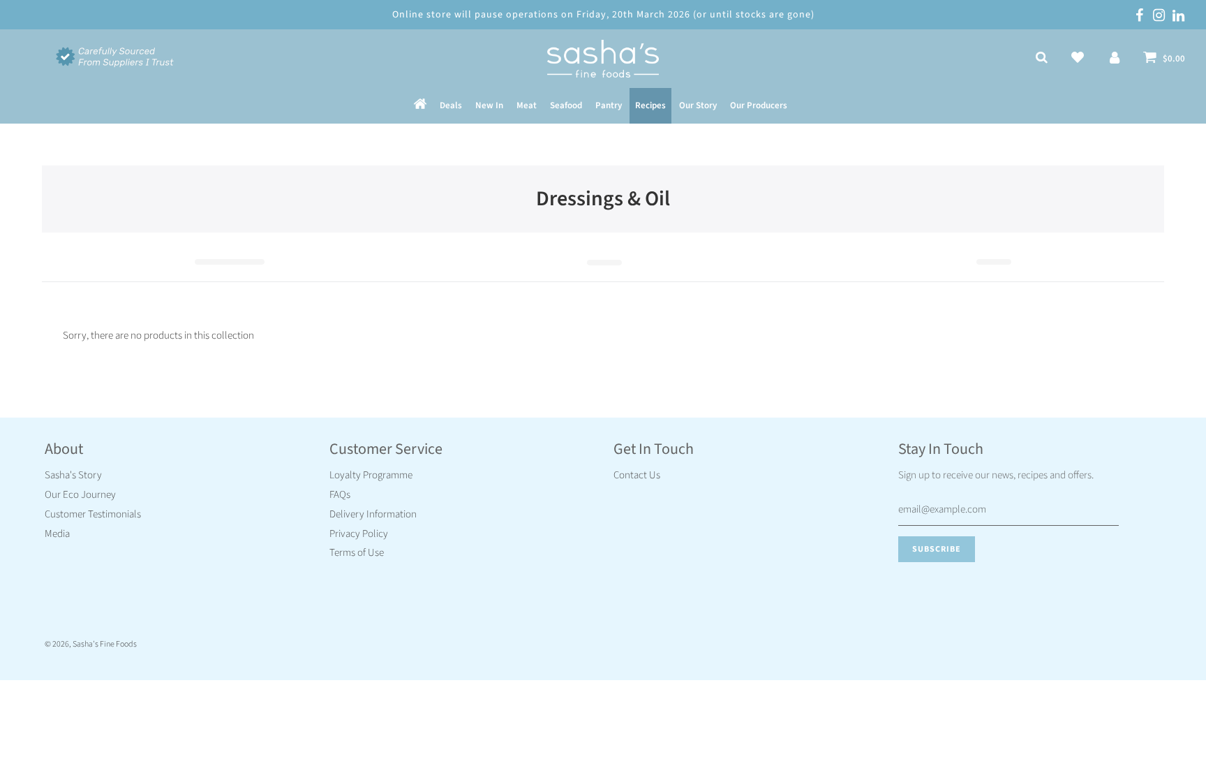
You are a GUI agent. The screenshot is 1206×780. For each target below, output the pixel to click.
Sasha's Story (73, 475)
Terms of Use (356, 552)
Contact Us (636, 475)
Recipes (650, 105)
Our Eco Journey (80, 494)
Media (57, 534)
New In (489, 105)
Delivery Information (373, 514)
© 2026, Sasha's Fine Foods (91, 644)
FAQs (339, 494)
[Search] (1041, 59)
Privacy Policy (358, 534)
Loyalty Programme (370, 475)
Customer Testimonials (93, 514)
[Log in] (1114, 59)
